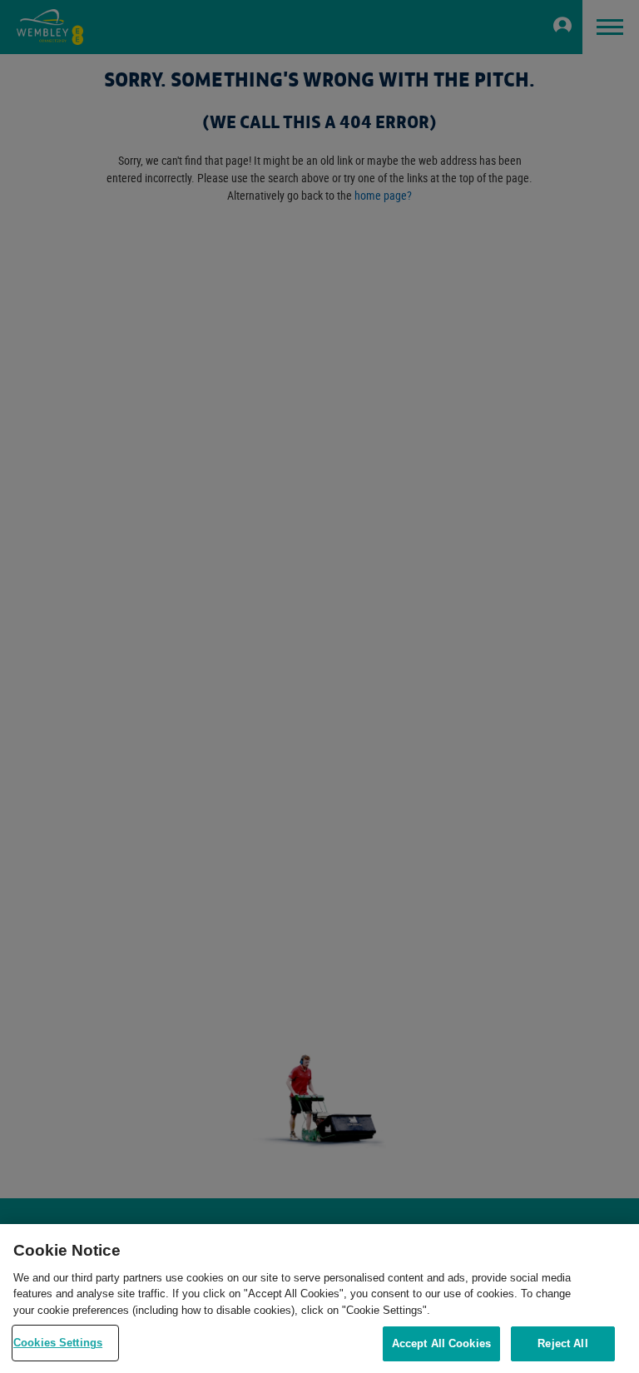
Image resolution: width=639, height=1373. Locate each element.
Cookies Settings (57, 1342)
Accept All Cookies (441, 1343)
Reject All (562, 1343)
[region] (319, 1298)
